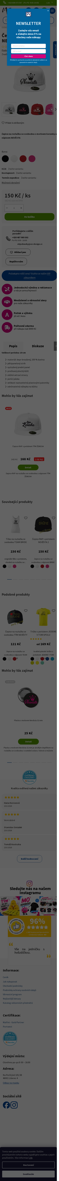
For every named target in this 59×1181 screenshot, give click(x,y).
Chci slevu (28, 56)
